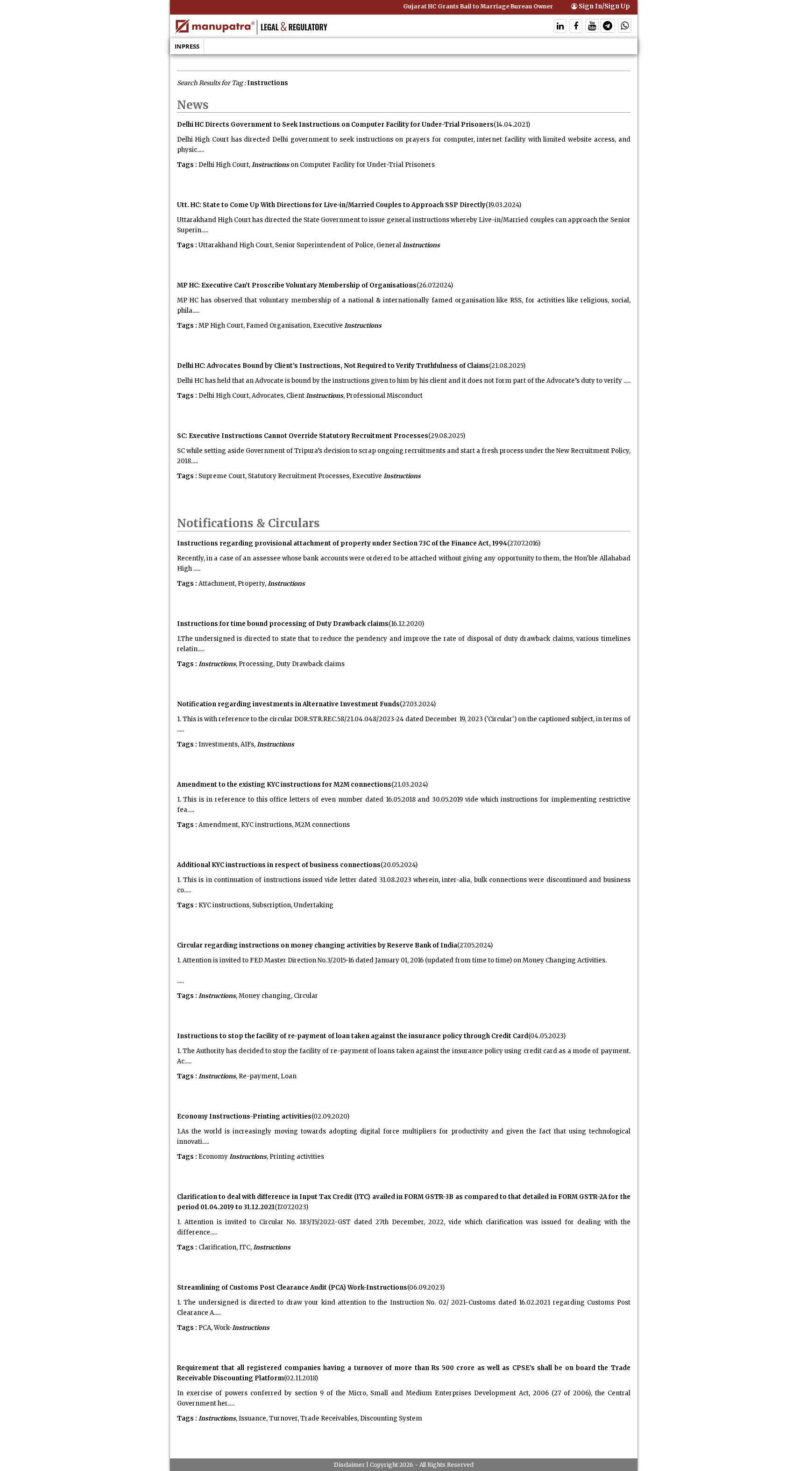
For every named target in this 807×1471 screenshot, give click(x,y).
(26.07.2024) (435, 285)
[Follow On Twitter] (592, 26)
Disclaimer (349, 1464)
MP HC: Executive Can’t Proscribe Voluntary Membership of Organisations (297, 285)
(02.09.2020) (330, 1116)
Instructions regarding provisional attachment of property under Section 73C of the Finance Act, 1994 (342, 543)
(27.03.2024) (418, 704)
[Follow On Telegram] (607, 26)
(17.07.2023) (291, 1207)
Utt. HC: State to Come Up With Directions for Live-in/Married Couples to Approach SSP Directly (331, 205)
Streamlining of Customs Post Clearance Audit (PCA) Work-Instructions (292, 1288)
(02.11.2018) (301, 1378)
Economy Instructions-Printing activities (244, 1116)
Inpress (187, 46)
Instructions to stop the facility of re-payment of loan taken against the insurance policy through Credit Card (352, 1036)
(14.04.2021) (512, 125)
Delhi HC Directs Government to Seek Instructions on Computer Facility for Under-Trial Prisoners (335, 125)
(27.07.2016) (523, 543)
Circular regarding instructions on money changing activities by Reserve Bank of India (317, 945)
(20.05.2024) (399, 865)
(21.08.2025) (507, 366)
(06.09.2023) (426, 1288)
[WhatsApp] (624, 26)
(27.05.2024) (475, 945)
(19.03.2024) (503, 205)
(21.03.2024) (409, 785)
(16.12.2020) (406, 624)
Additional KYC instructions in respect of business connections (279, 865)
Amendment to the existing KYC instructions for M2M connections (284, 785)
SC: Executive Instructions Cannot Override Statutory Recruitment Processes (302, 436)
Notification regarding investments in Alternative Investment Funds (288, 704)
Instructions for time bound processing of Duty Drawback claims (283, 624)
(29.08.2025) (446, 436)
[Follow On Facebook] (575, 26)
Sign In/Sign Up (603, 6)
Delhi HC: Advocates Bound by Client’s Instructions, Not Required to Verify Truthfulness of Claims (333, 366)
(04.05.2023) (547, 1036)
